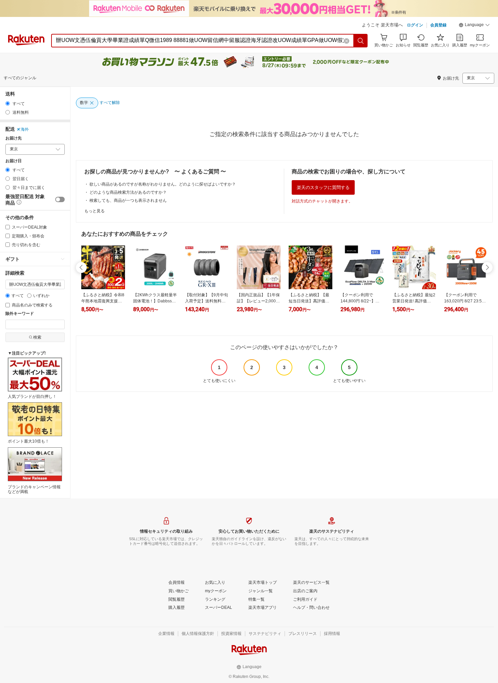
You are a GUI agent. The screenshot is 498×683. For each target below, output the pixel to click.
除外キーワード (19, 314)
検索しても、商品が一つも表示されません (128, 200)
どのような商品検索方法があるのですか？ (128, 192)
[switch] (60, 199)
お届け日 (13, 161)
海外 (25, 129)
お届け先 (13, 138)
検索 (37, 337)
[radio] (7, 103)
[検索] (361, 40)
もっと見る (94, 211)
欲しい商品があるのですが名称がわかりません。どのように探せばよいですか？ (162, 184)
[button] (474, 25)
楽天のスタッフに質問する (323, 187)
